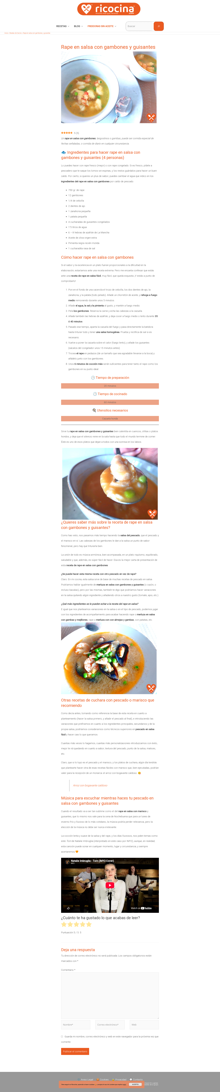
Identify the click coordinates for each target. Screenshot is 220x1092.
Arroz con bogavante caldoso (90, 785)
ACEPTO (135, 1084)
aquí (124, 1084)
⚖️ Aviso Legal (85, 1079)
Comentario (68, 969)
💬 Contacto (136, 1079)
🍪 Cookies (102, 1079)
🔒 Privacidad (119, 1079)
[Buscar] (159, 26)
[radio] (64, 925)
